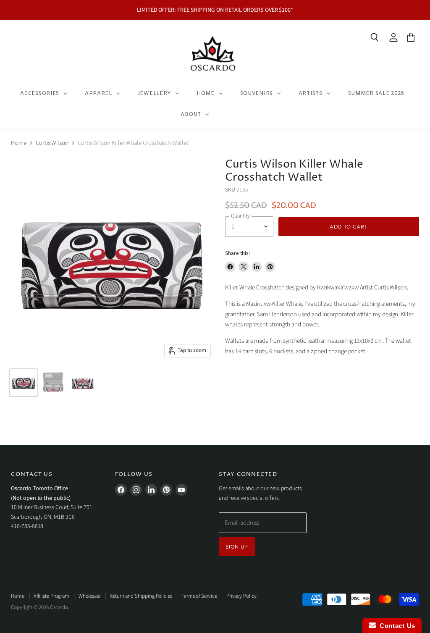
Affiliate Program (51, 596)
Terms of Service (199, 596)
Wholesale (89, 596)
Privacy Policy (241, 596)
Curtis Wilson (52, 143)
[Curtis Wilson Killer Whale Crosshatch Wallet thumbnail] (53, 382)
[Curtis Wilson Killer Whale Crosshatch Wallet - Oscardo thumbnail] (23, 382)
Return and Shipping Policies (141, 596)
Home (18, 143)
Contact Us (395, 625)
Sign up (236, 546)
